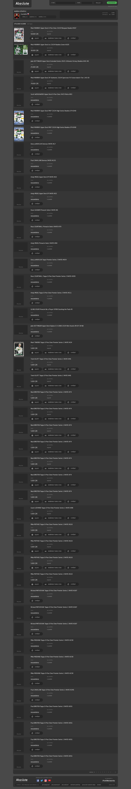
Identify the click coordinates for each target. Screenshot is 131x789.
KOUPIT (37, 38)
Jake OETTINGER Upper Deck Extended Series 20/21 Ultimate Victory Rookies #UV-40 (60, 61)
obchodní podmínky (75, 784)
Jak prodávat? (65, 784)
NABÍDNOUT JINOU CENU (55, 38)
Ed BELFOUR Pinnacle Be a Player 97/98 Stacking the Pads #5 (52, 309)
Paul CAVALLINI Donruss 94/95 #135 (43, 160)
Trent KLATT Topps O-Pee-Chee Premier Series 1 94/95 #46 (51, 359)
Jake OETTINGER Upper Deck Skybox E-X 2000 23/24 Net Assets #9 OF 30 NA (57, 326)
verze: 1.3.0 (112, 784)
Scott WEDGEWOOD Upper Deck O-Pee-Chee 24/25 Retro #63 (51, 94)
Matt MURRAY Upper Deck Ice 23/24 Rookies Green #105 (50, 44)
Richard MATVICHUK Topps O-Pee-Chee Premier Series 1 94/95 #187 (54, 590)
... (112, 772)
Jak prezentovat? (56, 784)
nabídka (42, 16)
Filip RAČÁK (24, 14)
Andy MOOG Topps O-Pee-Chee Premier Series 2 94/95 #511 (51, 293)
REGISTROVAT (111, 2)
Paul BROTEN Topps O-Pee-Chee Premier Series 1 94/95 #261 (51, 706)
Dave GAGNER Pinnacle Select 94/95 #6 (44, 210)
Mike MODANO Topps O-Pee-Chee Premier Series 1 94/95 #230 (52, 640)
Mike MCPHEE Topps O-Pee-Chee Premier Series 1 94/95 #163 (52, 524)
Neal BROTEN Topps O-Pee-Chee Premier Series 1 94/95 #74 (51, 392)
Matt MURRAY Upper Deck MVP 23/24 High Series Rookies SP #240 (53, 111)
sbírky (25, 16)
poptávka (33, 16)
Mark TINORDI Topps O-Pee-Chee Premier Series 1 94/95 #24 (51, 342)
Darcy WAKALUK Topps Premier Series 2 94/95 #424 (49, 260)
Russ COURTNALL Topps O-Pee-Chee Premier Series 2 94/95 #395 (53, 276)
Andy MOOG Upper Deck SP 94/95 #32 (44, 177)
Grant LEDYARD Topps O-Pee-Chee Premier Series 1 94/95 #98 (52, 508)
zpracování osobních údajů (88, 784)
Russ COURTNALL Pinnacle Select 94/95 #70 (46, 226)
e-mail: (53, 2)
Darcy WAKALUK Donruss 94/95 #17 (43, 144)
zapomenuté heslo (112, 6)
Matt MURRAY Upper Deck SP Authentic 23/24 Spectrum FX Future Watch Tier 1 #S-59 (60, 78)
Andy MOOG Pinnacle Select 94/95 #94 (44, 243)
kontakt (99, 784)
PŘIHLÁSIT (98, 2)
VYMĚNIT (73, 38)
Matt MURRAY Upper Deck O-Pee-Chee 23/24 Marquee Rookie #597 (53, 28)
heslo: (78, 2)
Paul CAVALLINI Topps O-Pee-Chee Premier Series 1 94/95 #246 (52, 690)
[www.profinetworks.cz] (109, 780)
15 (115, 772)
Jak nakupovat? (46, 784)
